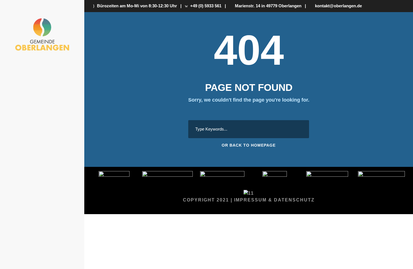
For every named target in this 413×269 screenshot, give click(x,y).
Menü (62, 77)
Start (61, 61)
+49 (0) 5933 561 (204, 5)
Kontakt (57, 147)
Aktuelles (54, 93)
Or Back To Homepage (249, 145)
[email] (57, 178)
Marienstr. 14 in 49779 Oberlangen (267, 5)
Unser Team (53, 131)
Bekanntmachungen (43, 112)
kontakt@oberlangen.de (337, 5)
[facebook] (67, 178)
